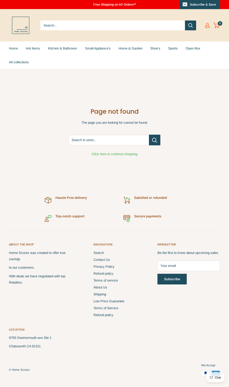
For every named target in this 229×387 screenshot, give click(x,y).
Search (98, 253)
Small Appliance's (98, 48)
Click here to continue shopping (114, 154)
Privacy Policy (103, 266)
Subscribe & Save (203, 4)
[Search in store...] (154, 140)
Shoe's (155, 48)
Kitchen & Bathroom (62, 48)
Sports (173, 48)
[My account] (207, 25)
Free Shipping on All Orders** (114, 4)
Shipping (99, 294)
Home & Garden (130, 48)
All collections (19, 62)
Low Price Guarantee (108, 301)
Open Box (193, 48)
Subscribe (172, 279)
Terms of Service (105, 308)
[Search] (190, 25)
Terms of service (105, 280)
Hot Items (33, 48)
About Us (100, 287)
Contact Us (101, 259)
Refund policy (103, 273)
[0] (216, 25)
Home (13, 48)
